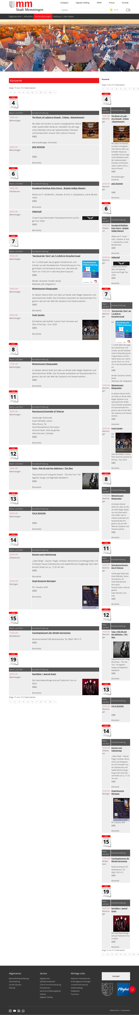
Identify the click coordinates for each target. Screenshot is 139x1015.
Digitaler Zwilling (82, 3)
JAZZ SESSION (38, 147)
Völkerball (36, 211)
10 (50, 92)
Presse (112, 3)
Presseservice (45, 988)
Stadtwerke (75, 991)
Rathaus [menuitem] (57, 16)
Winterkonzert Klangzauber (45, 288)
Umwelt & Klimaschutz (79, 984)
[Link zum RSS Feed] (19, 1011)
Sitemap (12, 988)
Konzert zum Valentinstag (44, 554)
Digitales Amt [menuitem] (15, 16)
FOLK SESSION (39, 513)
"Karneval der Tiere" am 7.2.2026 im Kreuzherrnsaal (56, 256)
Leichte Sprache (15, 984)
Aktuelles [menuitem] (28, 16)
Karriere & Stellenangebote (50, 991)
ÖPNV (99, 3)
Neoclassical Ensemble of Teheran (48, 411)
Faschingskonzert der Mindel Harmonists (51, 633)
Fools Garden (38, 315)
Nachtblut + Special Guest (44, 674)
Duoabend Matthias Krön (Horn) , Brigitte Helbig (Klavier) (58, 188)
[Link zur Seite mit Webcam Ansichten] (128, 10)
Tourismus (75, 994)
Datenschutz (114, 1010)
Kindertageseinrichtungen (81, 981)
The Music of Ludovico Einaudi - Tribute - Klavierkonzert (58, 117)
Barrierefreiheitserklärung (19, 978)
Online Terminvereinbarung (50, 984)
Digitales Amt (45, 978)
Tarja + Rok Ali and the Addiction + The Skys (52, 468)
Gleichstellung (14, 981)
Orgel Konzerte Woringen (44, 581)
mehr (34, 136)
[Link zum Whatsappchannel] (23, 1011)
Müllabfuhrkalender (47, 981)
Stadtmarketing (77, 988)
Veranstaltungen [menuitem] (43, 16)
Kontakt (125, 3)
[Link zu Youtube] (14, 1011)
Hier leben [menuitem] (69, 16)
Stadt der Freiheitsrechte (80, 978)
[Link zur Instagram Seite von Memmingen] (10, 1011)
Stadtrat (43, 994)
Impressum (125, 1010)
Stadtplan (64, 3)
